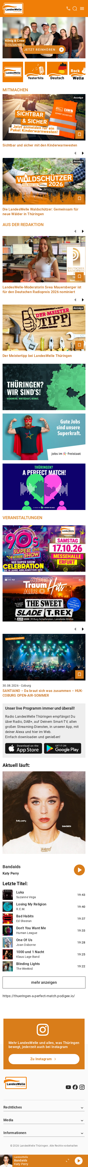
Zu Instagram (41, 1059)
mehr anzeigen (44, 982)
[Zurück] (75, 153)
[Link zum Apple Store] (23, 749)
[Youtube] (68, 1087)
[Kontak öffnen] (68, 8)
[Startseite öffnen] (13, 8)
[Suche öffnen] (75, 8)
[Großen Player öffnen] (67, 1160)
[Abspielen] (78, 1161)
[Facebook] (75, 1087)
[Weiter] (82, 153)
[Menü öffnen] (82, 8)
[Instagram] (82, 1087)
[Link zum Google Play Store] (62, 749)
